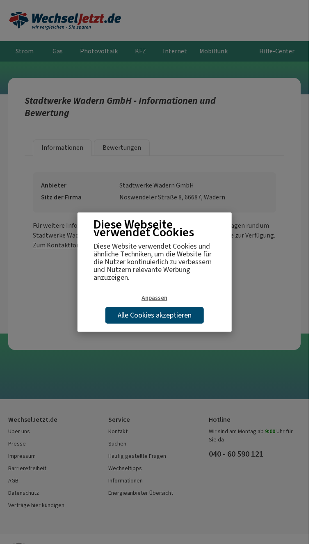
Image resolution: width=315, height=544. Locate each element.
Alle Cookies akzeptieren (155, 315)
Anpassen (154, 298)
